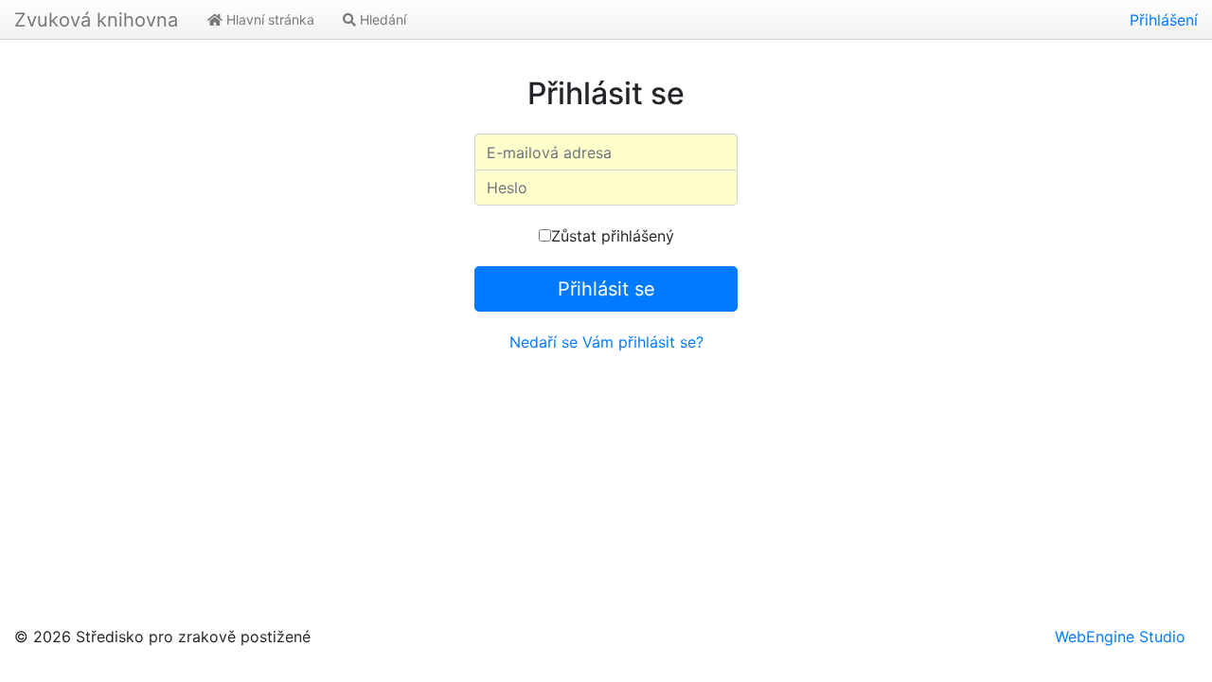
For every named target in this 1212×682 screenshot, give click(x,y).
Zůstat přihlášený (612, 235)
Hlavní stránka (268, 19)
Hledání (381, 19)
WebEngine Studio (1120, 636)
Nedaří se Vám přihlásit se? (606, 341)
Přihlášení (1164, 19)
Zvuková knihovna (96, 20)
